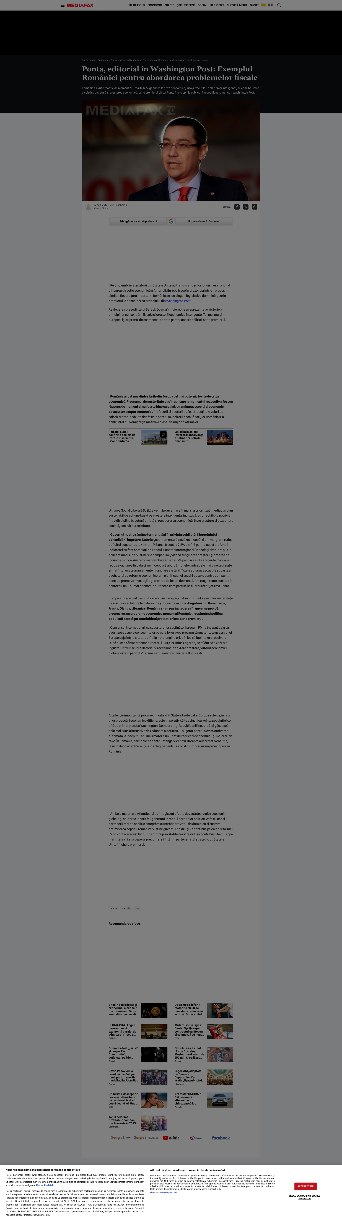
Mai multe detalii (45, 1185)
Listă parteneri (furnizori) (163, 1192)
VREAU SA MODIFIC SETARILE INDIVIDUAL (304, 1197)
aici (60, 1205)
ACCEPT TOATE (305, 1186)
